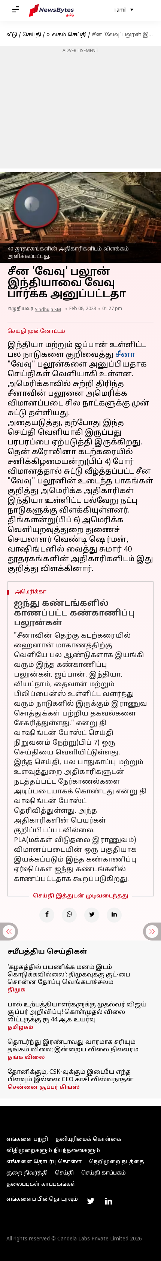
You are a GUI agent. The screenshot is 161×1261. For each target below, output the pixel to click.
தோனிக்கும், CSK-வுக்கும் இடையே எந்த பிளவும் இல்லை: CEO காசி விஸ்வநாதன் (70, 1076)
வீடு (11, 35)
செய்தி (31, 35)
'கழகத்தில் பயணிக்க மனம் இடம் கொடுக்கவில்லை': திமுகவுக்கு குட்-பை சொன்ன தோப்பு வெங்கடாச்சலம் (68, 975)
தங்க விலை (26, 1057)
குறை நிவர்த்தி (27, 1173)
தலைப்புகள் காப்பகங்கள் (41, 1184)
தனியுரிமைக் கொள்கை (88, 1139)
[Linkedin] (114, 915)
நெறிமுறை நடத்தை (116, 1162)
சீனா (125, 354)
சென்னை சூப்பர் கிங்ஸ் (43, 1087)
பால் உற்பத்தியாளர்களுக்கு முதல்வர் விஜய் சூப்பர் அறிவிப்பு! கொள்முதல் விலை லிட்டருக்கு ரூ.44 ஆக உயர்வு (77, 1012)
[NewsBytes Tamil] (51, 10)
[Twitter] (91, 915)
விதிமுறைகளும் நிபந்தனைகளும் (53, 1151)
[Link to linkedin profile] (109, 1201)
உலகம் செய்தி (66, 35)
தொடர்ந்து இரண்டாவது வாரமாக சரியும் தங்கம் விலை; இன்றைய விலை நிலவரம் (73, 1046)
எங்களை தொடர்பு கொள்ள (44, 1162)
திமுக (16, 990)
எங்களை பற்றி (27, 1139)
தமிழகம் (20, 1027)
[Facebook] (46, 915)
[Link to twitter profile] (91, 1201)
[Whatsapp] (69, 915)
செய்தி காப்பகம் (103, 1173)
